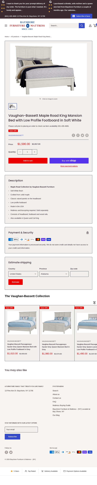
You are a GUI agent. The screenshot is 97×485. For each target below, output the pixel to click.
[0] (95, 25)
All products (15, 36)
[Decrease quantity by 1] (20, 151)
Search (55, 391)
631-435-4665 (63, 126)
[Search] (82, 25)
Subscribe (12, 437)
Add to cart (28, 161)
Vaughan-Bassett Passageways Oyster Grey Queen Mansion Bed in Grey (56, 346)
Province (43, 269)
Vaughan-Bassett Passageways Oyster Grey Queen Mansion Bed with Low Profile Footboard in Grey (22, 346)
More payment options (69, 166)
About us (56, 394)
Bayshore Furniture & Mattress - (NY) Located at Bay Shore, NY (71, 410)
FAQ (54, 402)
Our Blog (56, 415)
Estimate (15, 282)
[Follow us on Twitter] (11, 452)
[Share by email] (87, 135)
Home (7, 36)
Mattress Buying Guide (61, 405)
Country (11, 269)
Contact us (57, 398)
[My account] (90, 25)
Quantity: (12, 152)
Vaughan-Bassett (16, 135)
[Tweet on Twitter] (82, 135)
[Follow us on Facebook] (6, 452)
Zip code (73, 269)
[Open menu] (6, 26)
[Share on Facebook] (73, 135)
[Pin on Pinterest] (78, 135)
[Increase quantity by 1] (34, 151)
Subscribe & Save (83, 16)
